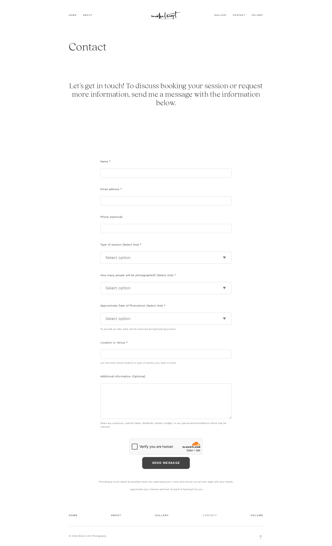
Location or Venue (114, 342)
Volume (257, 15)
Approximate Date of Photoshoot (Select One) (132, 305)
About (88, 15)
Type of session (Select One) (120, 244)
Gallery (220, 15)
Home (73, 15)
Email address (111, 189)
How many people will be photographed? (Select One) (138, 275)
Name (105, 161)
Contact (239, 15)
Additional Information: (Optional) (122, 376)
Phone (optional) (111, 217)
